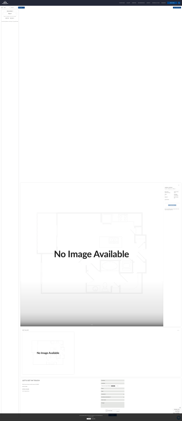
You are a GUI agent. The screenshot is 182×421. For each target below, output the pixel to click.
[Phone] (179, 3)
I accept (88, 418)
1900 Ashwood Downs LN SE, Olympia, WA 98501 (30, 384)
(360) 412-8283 (24, 386)
